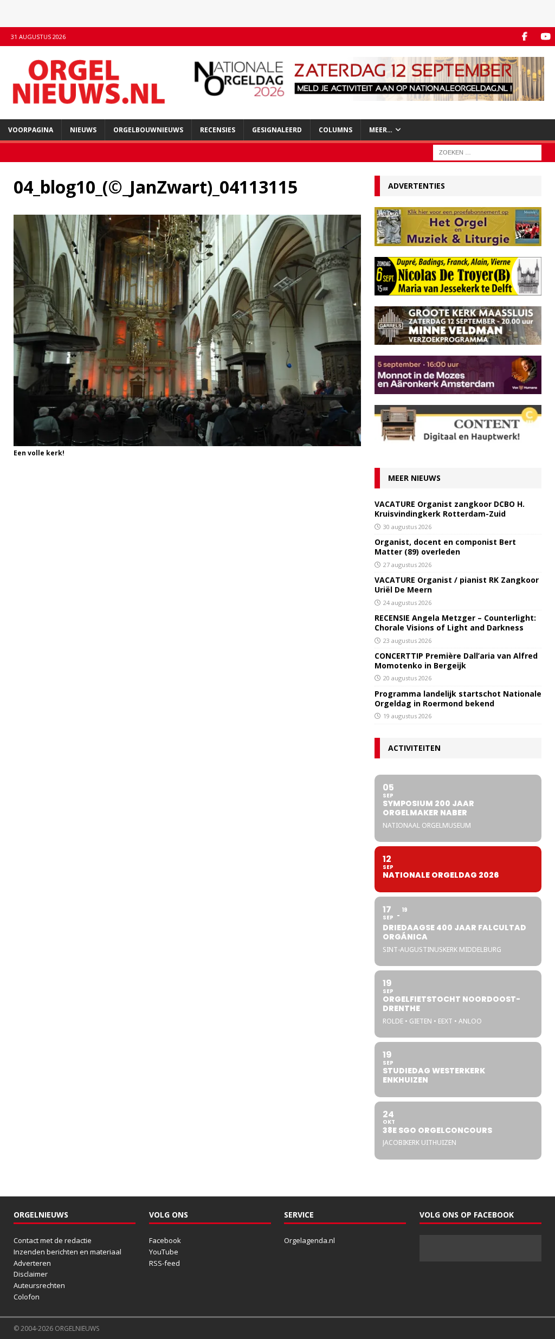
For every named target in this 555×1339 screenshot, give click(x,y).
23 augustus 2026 (407, 640)
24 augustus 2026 (407, 602)
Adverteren (32, 1263)
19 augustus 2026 (407, 716)
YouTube (163, 1252)
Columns (335, 129)
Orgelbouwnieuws (148, 129)
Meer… (380, 129)
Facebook (165, 1240)
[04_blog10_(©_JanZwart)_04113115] (187, 440)
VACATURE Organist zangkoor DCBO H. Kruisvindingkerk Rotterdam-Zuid (450, 509)
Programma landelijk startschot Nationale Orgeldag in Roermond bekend (458, 698)
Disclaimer (31, 1274)
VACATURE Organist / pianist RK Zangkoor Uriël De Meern (457, 585)
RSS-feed (164, 1263)
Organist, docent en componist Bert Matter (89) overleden (445, 547)
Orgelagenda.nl (309, 1240)
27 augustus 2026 (407, 565)
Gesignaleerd (277, 129)
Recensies (217, 129)
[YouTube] (545, 36)
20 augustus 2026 (407, 678)
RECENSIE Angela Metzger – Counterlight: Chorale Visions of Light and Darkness (455, 623)
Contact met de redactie (53, 1240)
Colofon (27, 1297)
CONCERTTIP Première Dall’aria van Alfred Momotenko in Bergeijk (456, 661)
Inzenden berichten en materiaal (67, 1252)
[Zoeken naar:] (487, 151)
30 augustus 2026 (407, 527)
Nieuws (83, 129)
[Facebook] (524, 36)
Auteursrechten (39, 1285)
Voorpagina (30, 129)
